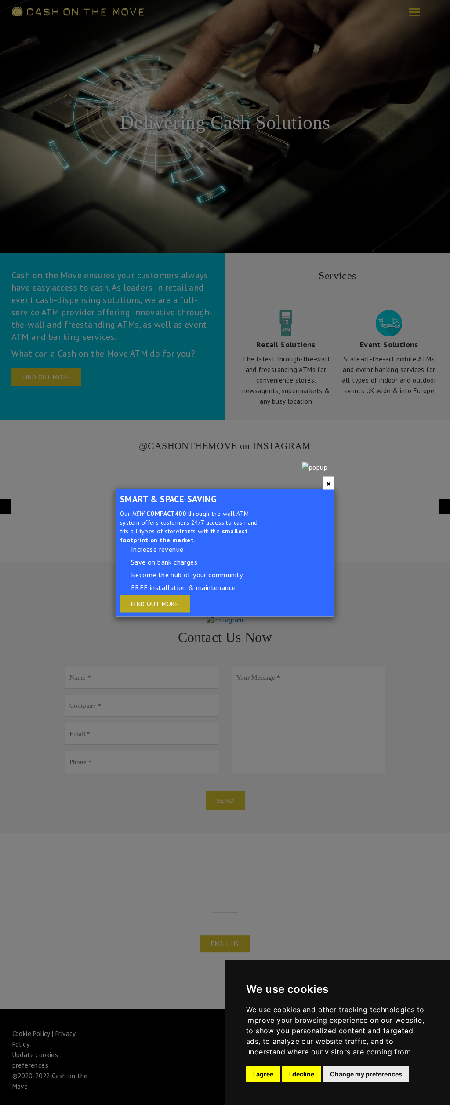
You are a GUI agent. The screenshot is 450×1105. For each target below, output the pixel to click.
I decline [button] (301, 1074)
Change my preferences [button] (366, 1074)
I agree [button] (263, 1074)
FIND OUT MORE (155, 603)
